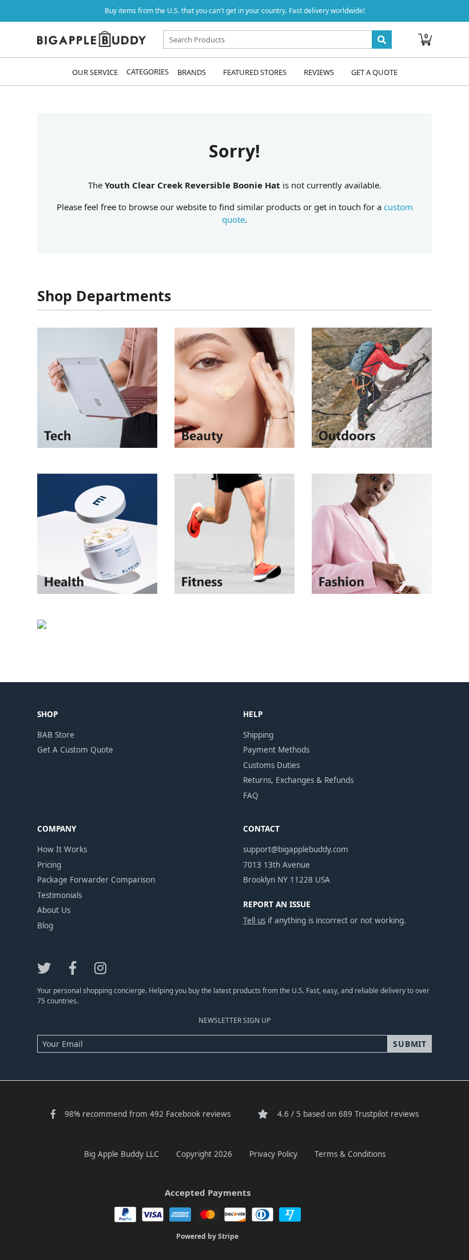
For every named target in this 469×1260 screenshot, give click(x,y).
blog (45, 925)
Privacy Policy (273, 1154)
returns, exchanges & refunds (298, 780)
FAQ (251, 795)
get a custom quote (75, 750)
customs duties (271, 765)
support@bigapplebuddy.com (295, 849)
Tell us (254, 920)
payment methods (276, 750)
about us (53, 910)
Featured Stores (255, 71)
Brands (191, 71)
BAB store (55, 735)
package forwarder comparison (96, 880)
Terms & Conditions (350, 1154)
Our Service (95, 71)
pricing (49, 865)
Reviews (319, 71)
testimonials (59, 895)
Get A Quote (374, 71)
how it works (62, 849)
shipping (258, 735)
